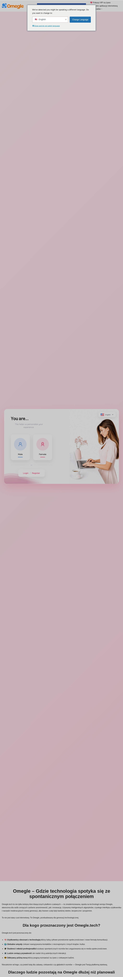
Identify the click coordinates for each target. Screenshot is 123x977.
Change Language (80, 19)
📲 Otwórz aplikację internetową (104, 6)
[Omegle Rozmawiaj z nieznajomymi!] (13, 6)
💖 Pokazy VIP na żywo (100, 3)
